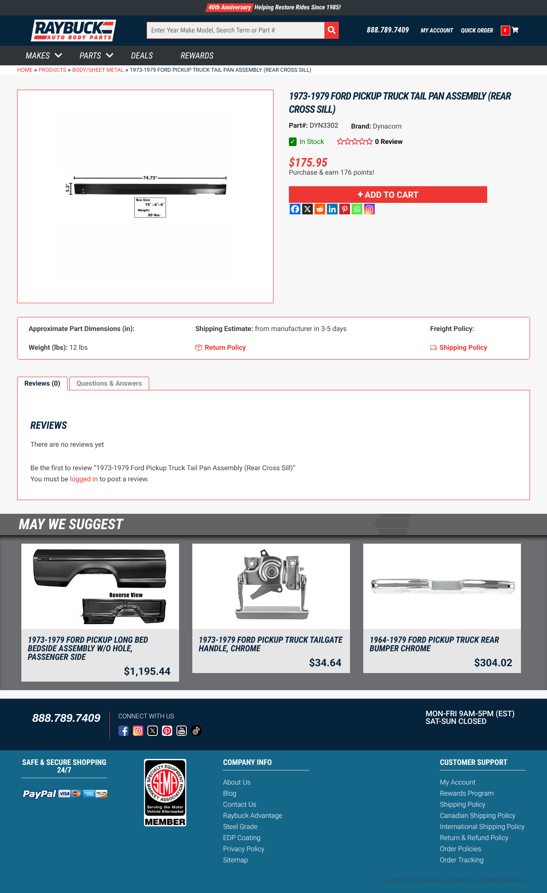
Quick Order (477, 31)
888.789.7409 (388, 30)
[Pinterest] (344, 209)
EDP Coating (242, 838)
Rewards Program (467, 793)
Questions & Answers (109, 383)
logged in (84, 479)
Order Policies (460, 849)
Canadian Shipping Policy (477, 815)
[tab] (42, 383)
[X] (307, 209)
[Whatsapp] (357, 209)
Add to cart (392, 195)
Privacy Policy (244, 849)
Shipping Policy (462, 804)
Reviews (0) (42, 383)
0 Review (389, 142)
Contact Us (239, 804)
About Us (236, 782)
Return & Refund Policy (474, 838)
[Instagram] (369, 209)
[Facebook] (295, 209)
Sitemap (235, 860)
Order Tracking (461, 860)
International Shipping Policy (482, 827)
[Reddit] (320, 209)
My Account (437, 31)
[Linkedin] (332, 209)
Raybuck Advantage (252, 815)
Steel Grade (240, 827)
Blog (229, 793)
